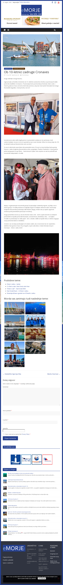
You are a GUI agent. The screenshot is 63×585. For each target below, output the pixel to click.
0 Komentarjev (25, 75)
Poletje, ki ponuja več (13, 531)
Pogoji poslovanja (7, 557)
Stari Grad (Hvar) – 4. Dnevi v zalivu (17, 291)
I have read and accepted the (17, 434)
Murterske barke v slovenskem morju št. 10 (18, 486)
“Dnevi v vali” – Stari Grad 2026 (16, 289)
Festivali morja (8, 68)
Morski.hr (52, 551)
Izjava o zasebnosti (8, 563)
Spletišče (5, 428)
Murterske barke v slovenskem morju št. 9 (17, 518)
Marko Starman (53, 374)
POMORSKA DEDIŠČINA (19, 68)
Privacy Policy (25, 434)
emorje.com (16, 75)
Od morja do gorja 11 (13, 525)
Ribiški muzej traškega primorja (55, 561)
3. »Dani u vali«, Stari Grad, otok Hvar (18, 286)
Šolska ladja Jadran (25, 2)
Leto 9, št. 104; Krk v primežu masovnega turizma (19, 512)
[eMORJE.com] (4, 30)
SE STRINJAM (42, 578)
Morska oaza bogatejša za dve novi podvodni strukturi (20, 473)
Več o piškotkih (32, 578)
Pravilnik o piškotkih (8, 560)
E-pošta (5, 420)
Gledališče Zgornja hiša (12, 374)
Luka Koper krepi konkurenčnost (15, 480)
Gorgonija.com (54, 554)
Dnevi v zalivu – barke (13, 284)
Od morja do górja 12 (13, 499)
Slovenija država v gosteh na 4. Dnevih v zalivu (21, 293)
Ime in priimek (7, 410)
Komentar (5, 387)
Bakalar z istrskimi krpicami (14, 492)
